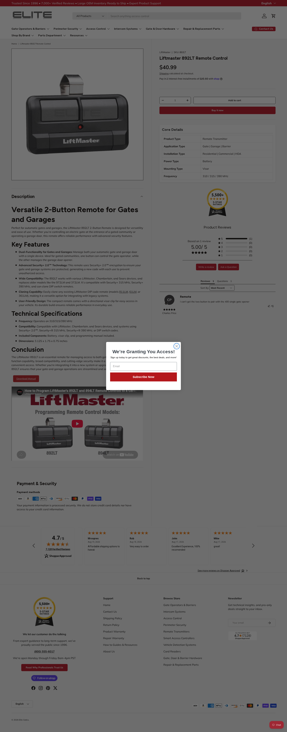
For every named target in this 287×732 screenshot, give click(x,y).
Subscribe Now (143, 377)
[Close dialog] (177, 346)
